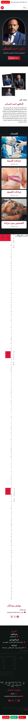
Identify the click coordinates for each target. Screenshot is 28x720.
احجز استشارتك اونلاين (5, 2)
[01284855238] (1, 673)
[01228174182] (4, 673)
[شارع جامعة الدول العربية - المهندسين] (14, 642)
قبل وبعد (6, 682)
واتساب (14, 717)
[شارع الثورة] (14, 636)
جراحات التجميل (16, 684)
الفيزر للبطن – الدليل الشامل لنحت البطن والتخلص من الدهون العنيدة (12, 509)
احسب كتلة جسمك (8, 683)
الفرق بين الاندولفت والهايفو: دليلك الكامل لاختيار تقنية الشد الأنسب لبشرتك (12, 263)
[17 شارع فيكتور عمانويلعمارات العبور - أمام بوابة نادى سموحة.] (14, 663)
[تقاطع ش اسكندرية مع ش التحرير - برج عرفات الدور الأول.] (3, 663)
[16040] (23, 610)
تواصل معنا (6, 717)
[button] (14, 58)
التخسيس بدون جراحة (12, 684)
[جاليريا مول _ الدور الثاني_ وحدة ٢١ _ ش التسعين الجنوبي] (14, 653)
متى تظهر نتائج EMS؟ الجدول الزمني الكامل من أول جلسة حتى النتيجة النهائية (12, 382)
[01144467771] (7, 673)
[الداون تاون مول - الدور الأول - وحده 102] (14, 648)
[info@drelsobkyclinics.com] (17, 612)
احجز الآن (22, 717)
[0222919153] (10, 674)
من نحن (23, 682)
